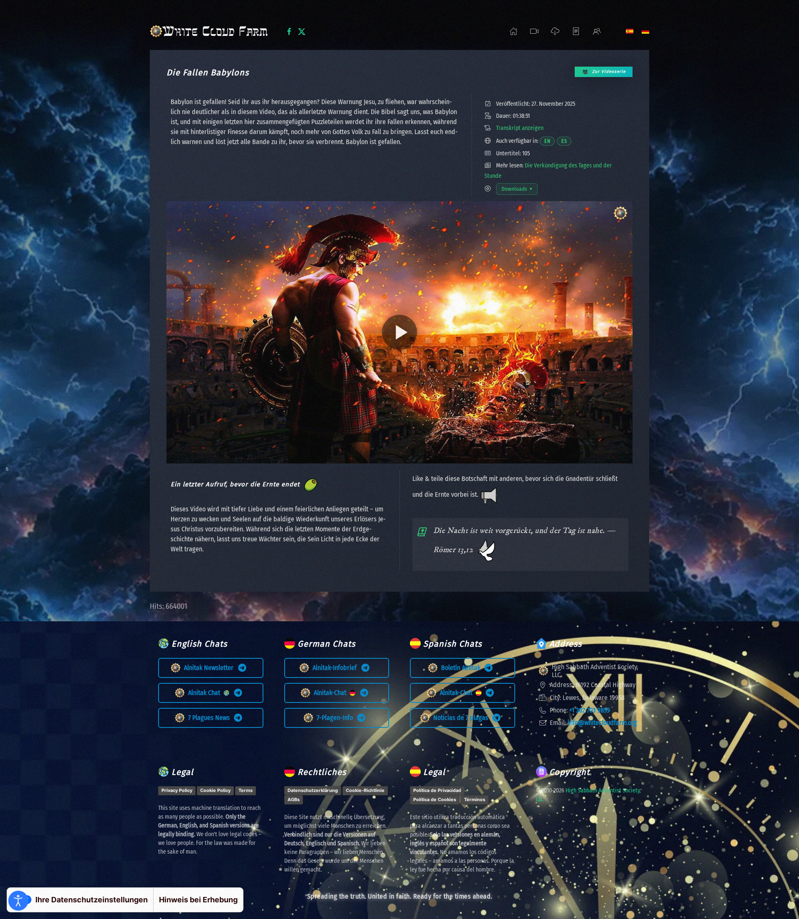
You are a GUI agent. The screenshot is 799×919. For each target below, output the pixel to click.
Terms (245, 790)
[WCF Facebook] (289, 30)
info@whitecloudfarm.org (602, 723)
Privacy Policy (176, 790)
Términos (474, 799)
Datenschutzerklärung (313, 790)
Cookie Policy (215, 790)
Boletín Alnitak (462, 668)
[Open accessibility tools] (18, 901)
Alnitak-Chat (332, 693)
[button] (534, 31)
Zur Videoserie (608, 71)
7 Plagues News (210, 718)
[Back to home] (211, 31)
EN (549, 141)
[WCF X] (302, 30)
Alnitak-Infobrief (336, 668)
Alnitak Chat (205, 693)
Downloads (519, 190)
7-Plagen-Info (336, 718)
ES (566, 141)
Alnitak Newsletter (210, 668)
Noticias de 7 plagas (462, 718)
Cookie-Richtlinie (365, 790)
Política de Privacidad (437, 790)
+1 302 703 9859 (589, 710)
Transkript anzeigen (519, 128)
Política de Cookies (434, 799)
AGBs (294, 799)
